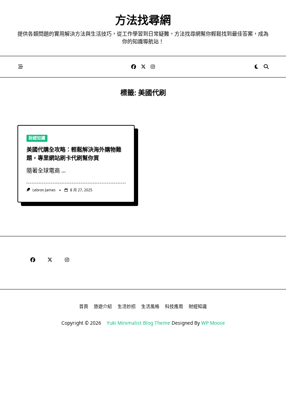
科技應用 (174, 306)
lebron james (43, 189)
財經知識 (37, 138)
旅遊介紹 (103, 306)
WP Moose (213, 322)
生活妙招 (127, 306)
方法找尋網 (143, 19)
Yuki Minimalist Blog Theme (138, 322)
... (63, 170)
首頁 (83, 306)
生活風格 (150, 306)
